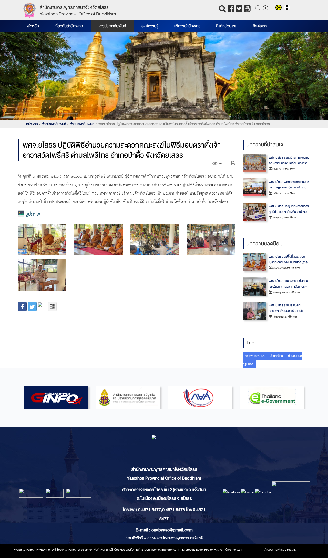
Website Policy (24, 549)
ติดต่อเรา (260, 26)
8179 (297, 292)
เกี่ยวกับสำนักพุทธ (68, 26)
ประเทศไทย (276, 356)
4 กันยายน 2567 (279, 317)
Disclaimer (85, 549)
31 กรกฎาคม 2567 (281, 268)
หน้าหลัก (32, 26)
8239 (297, 268)
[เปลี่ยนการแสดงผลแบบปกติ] (287, 8)
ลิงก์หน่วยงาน (226, 26)
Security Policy (66, 549)
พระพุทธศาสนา (255, 356)
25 (294, 218)
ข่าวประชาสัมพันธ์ (112, 26)
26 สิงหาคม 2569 (280, 218)
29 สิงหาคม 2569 (280, 169)
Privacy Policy (45, 549)
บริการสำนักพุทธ (187, 26)
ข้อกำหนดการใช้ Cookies (109, 549)
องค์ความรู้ (149, 26)
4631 (294, 317)
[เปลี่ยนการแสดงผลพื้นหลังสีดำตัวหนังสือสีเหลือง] (279, 8)
